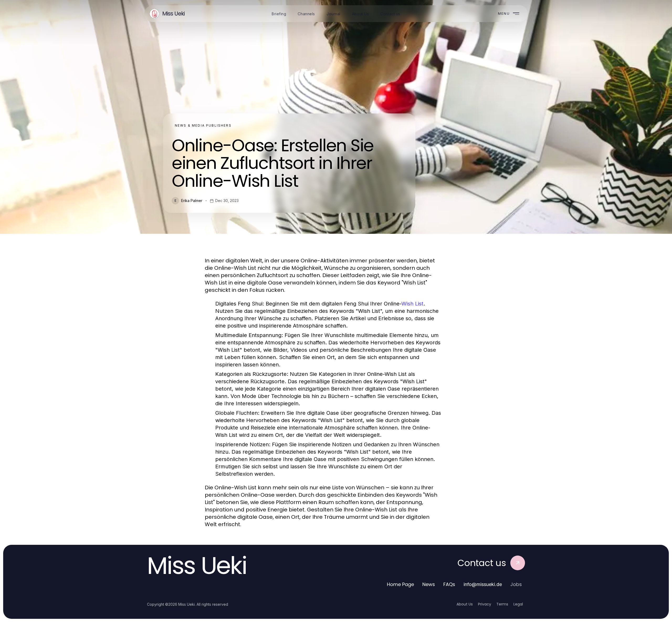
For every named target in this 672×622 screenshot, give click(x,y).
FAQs (449, 584)
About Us (464, 604)
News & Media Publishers (203, 125)
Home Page (400, 584)
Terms (502, 604)
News (428, 584)
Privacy (484, 604)
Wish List (412, 303)
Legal (518, 604)
